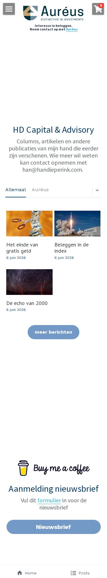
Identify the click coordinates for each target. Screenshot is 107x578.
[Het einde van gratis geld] (29, 223)
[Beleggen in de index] (77, 223)
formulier (49, 500)
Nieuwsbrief (53, 526)
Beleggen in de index (71, 247)
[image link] (53, 13)
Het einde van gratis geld (22, 247)
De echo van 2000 (27, 302)
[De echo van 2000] (29, 282)
